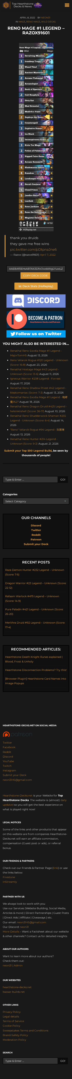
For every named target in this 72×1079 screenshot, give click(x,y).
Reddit (36, 535)
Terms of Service (13, 1021)
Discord (36, 525)
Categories (10, 494)
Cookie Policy (11, 1025)
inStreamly (10, 881)
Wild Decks (48, 21)
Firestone (9, 877)
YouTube (8, 761)
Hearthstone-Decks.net (17, 795)
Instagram (9, 770)
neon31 (45, 17)
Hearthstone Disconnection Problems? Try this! (36, 670)
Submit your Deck (36, 544)
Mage (22, 21)
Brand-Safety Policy (15, 1035)
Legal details (11, 1016)
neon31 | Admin (13, 965)
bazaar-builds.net (14, 991)
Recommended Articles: (36, 649)
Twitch (7, 766)
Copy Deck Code (35, 275)
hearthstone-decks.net (17, 987)
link (55, 868)
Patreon (36, 539)
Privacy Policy (11, 1012)
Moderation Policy (14, 1039)
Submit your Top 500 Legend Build (28, 450)
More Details (11, 931)
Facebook (9, 747)
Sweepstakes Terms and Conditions (25, 1030)
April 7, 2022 (48, 254)
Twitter (36, 530)
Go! (62, 479)
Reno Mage (33, 21)
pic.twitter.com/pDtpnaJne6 (33, 249)
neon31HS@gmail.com (17, 780)
